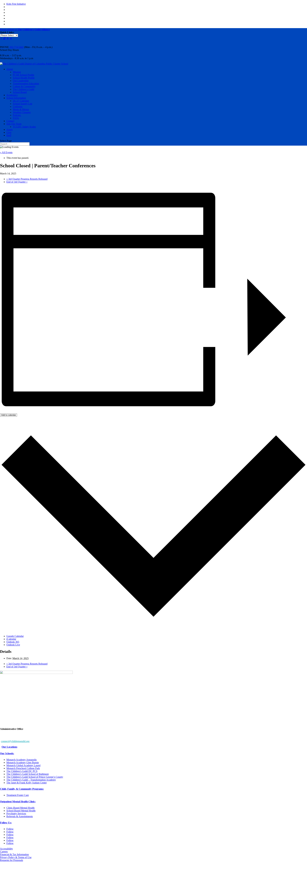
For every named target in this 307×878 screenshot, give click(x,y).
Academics (12, 95)
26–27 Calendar (21, 100)
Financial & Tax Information (14, 854)
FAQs (16, 118)
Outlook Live (13, 644)
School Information (16, 98)
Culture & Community (24, 86)
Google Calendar (15, 636)
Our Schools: (7, 753)
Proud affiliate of (25, 29)
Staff (8, 135)
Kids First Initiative (16, 4)
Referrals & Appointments (19, 816)
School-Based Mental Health (20, 810)
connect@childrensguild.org (15, 741)
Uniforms (17, 106)
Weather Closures (22, 112)
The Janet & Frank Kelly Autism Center (26, 782)
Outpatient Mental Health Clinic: (18, 801)
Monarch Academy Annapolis (21, 759)
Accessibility (6, 848)
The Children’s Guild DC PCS (21, 771)
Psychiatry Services (16, 813)
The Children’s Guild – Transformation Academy (31, 779)
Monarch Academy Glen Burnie (22, 762)
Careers (4, 851)
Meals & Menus (21, 109)
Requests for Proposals (11, 860)
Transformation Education (26, 83)
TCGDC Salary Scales (24, 126)
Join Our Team (13, 123)
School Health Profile (24, 77)
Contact (10, 121)
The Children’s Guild (23, 89)
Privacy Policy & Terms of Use (15, 857)
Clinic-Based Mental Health (20, 807)
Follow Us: (6, 822)
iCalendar (11, 639)
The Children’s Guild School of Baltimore (27, 774)
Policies (17, 115)
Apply (9, 129)
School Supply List (22, 103)
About (9, 69)
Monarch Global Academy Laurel (23, 765)
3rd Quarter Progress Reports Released (26, 179)
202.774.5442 (16, 47)
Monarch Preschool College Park (23, 768)
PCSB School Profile (23, 75)
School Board (20, 92)
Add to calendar (8, 415)
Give (8, 132)
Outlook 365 (12, 641)
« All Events (6, 152)
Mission (17, 72)
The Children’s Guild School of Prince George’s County (34, 777)
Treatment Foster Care (17, 795)
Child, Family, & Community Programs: (22, 789)
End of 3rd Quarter (17, 181)
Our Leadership (21, 80)
